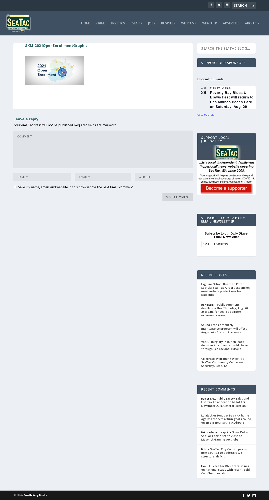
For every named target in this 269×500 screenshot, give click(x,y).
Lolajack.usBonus (213, 415)
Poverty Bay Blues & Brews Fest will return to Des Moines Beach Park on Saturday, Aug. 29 (232, 99)
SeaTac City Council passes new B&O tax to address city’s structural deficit (224, 452)
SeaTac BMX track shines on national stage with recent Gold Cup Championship (225, 469)
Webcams (188, 23)
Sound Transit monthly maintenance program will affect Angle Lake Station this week (224, 328)
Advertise (231, 23)
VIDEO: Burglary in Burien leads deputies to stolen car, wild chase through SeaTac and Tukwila (224, 345)
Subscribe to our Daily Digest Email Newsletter (226, 235)
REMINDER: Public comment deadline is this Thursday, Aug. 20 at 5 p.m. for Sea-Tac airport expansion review (224, 310)
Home (85, 23)
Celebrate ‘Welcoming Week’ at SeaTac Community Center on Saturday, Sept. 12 (222, 362)
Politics (118, 23)
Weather (209, 23)
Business (168, 23)
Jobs (151, 23)
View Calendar (206, 115)
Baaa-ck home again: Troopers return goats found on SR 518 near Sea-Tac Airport (226, 419)
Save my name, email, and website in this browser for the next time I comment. (76, 187)
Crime (100, 23)
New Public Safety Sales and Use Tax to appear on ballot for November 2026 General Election (225, 402)
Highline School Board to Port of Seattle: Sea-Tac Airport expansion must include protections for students (225, 289)
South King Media (35, 495)
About (250, 23)
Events (136, 23)
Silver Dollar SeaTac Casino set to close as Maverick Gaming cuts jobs (225, 435)
